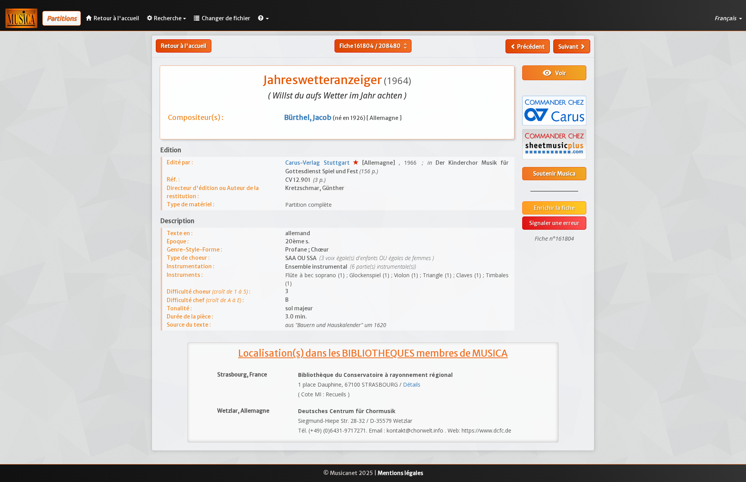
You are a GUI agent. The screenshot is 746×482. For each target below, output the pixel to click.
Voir (554, 72)
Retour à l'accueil (183, 45)
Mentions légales (400, 473)
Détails (411, 384)
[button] (263, 18)
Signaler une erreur (554, 223)
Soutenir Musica (554, 173)
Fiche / (374, 45)
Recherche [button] (167, 18)
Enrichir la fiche (554, 207)
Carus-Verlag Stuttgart (319, 162)
